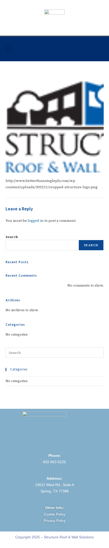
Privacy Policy (55, 521)
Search (12, 237)
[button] (8, 49)
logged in (36, 220)
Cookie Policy (54, 514)
